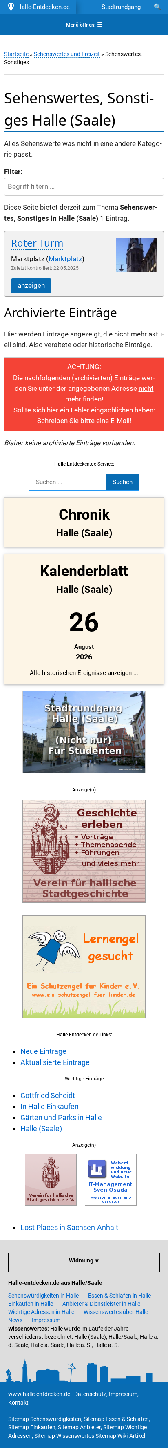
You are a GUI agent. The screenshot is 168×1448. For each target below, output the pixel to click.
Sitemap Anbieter (79, 1427)
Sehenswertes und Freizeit (67, 54)
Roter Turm (37, 242)
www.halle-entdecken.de (39, 1394)
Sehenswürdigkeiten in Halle (43, 1295)
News (15, 1320)
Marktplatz (65, 259)
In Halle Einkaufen (49, 1106)
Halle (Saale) (41, 1128)
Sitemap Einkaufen (31, 1427)
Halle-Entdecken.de (42, 7)
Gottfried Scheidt (47, 1095)
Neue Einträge (43, 1051)
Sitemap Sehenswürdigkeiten (44, 1419)
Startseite (16, 54)
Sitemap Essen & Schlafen (116, 1419)
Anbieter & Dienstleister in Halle (101, 1303)
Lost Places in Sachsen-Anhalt (69, 1227)
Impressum (46, 1320)
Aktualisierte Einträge (55, 1062)
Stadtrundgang (121, 7)
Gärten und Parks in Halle (61, 1117)
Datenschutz (90, 1394)
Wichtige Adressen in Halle (41, 1312)
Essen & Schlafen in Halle (119, 1295)
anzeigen (31, 285)
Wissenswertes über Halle (116, 1312)
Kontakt (18, 1402)
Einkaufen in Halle (30, 1303)
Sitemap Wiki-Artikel (120, 1435)
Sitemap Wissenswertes (64, 1435)
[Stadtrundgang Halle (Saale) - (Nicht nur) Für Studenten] (84, 778)
